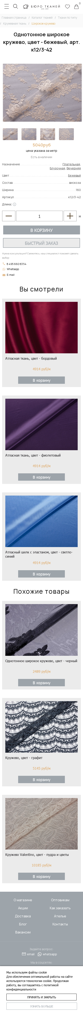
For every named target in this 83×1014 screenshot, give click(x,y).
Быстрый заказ (41, 243)
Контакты (60, 924)
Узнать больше (41, 1006)
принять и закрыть (41, 997)
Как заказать (60, 908)
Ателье (60, 916)
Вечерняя (74, 168)
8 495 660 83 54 (16, 264)
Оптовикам (60, 900)
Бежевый (74, 175)
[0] (76, 7)
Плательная (71, 164)
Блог (23, 924)
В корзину (41, 230)
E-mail (10, 275)
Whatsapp (13, 269)
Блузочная (57, 168)
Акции (23, 908)
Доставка (23, 916)
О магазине (23, 900)
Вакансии (23, 932)
